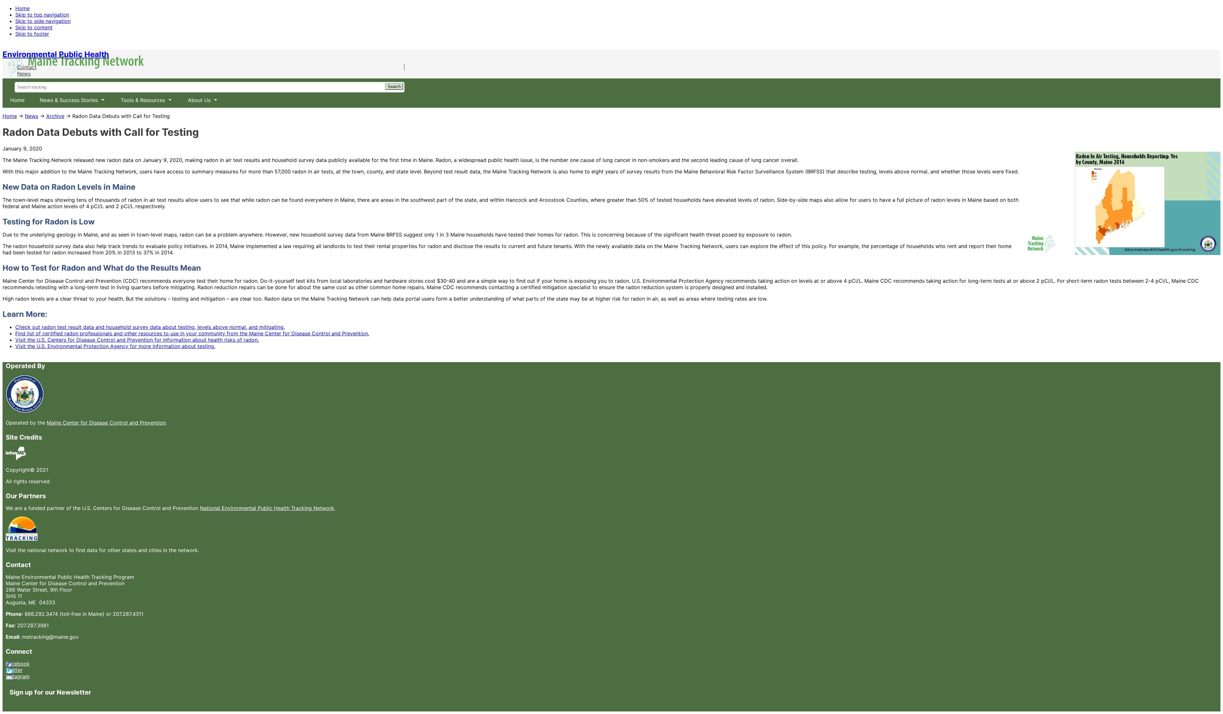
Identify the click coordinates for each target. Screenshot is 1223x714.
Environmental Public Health (56, 54)
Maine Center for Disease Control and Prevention (106, 422)
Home (22, 8)
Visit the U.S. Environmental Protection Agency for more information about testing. (115, 346)
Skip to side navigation (43, 21)
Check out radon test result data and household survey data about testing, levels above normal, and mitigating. (150, 327)
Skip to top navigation (42, 14)
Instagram (18, 676)
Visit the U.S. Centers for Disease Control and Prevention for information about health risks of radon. (137, 340)
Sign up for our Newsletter (50, 692)
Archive (55, 116)
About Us (195, 102)
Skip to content (34, 27)
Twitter (14, 670)
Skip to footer (32, 34)
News (24, 73)
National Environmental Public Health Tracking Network (267, 508)
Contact (27, 67)
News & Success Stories (65, 102)
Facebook (18, 663)
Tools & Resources (139, 102)
